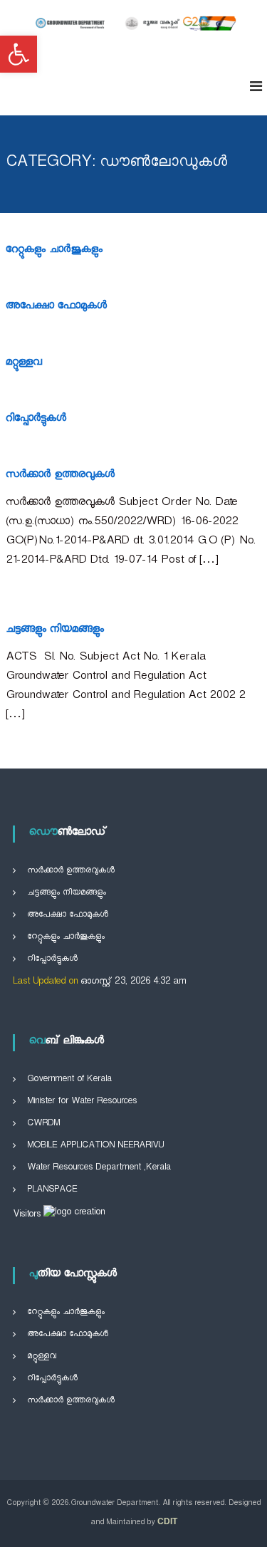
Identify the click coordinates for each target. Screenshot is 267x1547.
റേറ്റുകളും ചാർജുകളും (54, 251)
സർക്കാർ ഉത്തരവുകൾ (60, 476)
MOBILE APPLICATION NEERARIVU (95, 1146)
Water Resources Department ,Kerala (99, 1168)
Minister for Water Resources (82, 1102)
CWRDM (43, 1124)
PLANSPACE (52, 1190)
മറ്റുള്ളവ (24, 363)
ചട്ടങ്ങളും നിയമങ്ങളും (55, 631)
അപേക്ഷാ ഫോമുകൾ (56, 307)
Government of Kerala (69, 1080)
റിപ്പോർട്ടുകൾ (36, 420)
